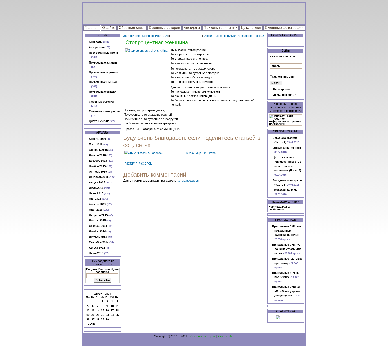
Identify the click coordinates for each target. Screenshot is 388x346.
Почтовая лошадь (285, 190)
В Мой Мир (193, 153)
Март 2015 (96, 209)
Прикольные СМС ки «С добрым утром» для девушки (286, 291)
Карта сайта (226, 336)
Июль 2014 (96, 253)
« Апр (91, 324)
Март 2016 (96, 144)
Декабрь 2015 (98, 160)
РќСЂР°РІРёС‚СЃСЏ (138, 163)
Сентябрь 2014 (99, 242)
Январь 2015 (97, 220)
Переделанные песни (103, 52)
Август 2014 (97, 247)
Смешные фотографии (284, 28)
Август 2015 (97, 182)
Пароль (275, 66)
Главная (92, 28)
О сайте (108, 28)
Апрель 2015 (97, 204)
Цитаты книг (251, 28)
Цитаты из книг (99, 121)
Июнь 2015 (96, 193)
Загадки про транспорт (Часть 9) (145, 35)
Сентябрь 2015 (99, 177)
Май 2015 (95, 198)
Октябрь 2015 (98, 171)
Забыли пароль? (284, 94)
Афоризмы (96, 47)
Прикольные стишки (220, 28)
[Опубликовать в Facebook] (143, 153)
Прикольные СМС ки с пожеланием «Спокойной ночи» (287, 231)
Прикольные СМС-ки (103, 82)
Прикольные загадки (103, 62)
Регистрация (281, 89)
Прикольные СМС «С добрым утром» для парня (286, 249)
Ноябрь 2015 (97, 166)
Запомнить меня (284, 76)
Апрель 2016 (97, 138)
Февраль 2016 (98, 149)
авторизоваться (188, 180)
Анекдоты (192, 28)
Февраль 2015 (98, 215)
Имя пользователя (282, 56)
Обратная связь (132, 28)
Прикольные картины (103, 72)
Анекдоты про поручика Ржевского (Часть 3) (234, 35)
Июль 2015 (96, 188)
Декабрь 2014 (98, 226)
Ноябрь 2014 (97, 231)
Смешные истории (164, 28)
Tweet (212, 153)
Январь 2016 (97, 155)
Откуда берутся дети (287, 147)
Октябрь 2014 (98, 237)
